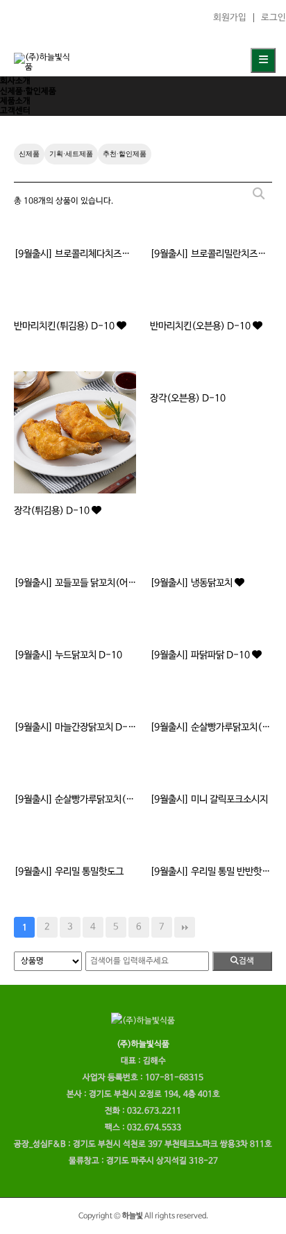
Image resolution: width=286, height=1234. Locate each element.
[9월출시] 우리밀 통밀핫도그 (69, 871)
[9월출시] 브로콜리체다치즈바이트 (75, 254)
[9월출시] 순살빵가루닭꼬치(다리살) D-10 (211, 727)
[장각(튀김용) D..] (75, 432)
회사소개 (15, 81)
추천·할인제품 (124, 154)
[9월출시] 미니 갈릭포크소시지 (209, 799)
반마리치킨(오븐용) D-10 (201, 326)
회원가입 (229, 17)
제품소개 (15, 101)
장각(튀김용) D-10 (53, 510)
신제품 (29, 154)
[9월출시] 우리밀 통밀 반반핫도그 (211, 871)
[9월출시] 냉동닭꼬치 (192, 583)
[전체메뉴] (263, 60)
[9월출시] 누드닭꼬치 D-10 (68, 655)
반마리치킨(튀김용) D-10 (65, 326)
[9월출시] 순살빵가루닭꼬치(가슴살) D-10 (75, 799)
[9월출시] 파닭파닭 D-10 (201, 655)
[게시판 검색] (258, 195)
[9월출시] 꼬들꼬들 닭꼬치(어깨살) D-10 (75, 583)
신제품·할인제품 (28, 91)
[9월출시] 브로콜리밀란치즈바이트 (211, 254)
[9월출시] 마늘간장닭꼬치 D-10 (75, 727)
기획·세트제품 (71, 154)
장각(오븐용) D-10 (188, 398)
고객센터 (15, 111)
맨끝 (184, 927)
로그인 (273, 17)
